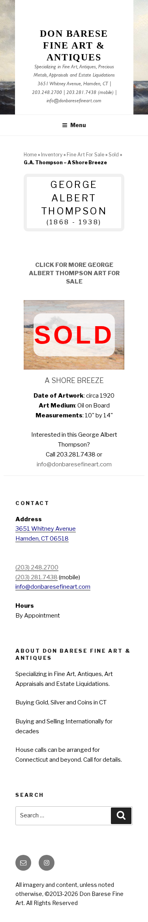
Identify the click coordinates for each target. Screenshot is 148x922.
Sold (114, 155)
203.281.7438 (81, 93)
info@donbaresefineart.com (74, 101)
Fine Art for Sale (85, 155)
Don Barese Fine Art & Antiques (74, 45)
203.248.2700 (47, 93)
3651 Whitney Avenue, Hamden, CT (72, 84)
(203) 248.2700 (36, 567)
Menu (78, 125)
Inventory (51, 155)
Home (30, 155)
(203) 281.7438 (36, 577)
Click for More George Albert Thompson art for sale (74, 273)
